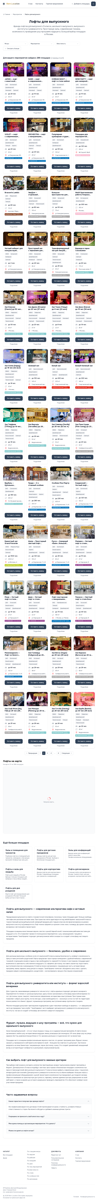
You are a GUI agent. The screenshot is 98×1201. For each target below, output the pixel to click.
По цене (30, 1164)
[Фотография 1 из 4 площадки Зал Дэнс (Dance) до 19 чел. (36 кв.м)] (84, 297)
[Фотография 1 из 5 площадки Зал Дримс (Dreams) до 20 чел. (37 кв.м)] (37, 297)
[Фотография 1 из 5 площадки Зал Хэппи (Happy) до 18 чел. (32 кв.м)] (13, 356)
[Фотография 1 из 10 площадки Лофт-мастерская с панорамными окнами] (60, 587)
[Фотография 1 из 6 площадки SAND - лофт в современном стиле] (37, 69)
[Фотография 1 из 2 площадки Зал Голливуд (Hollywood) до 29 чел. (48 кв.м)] (37, 643)
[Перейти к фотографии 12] (44, 188)
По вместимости (32, 1170)
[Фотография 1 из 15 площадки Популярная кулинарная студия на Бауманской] (60, 125)
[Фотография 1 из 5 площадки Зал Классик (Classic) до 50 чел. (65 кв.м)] (13, 297)
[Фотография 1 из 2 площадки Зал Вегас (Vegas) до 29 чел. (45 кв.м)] (60, 643)
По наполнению (32, 1179)
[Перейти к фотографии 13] (68, 130)
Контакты (39, 4)
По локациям (31, 1161)
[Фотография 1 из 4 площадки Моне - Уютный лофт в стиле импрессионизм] (13, 587)
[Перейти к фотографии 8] (41, 130)
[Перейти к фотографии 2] (11, 130)
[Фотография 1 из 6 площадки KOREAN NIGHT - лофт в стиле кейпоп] (60, 69)
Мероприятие (17, 14)
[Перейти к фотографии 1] (9, 130)
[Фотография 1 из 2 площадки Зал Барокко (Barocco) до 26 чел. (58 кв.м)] (84, 643)
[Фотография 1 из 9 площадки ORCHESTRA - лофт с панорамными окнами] (37, 125)
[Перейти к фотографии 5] (37, 130)
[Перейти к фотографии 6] (17, 130)
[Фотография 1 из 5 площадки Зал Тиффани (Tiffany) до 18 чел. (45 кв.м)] (13, 415)
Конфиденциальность (87, 1197)
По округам (31, 1154)
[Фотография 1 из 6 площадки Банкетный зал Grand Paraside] (13, 532)
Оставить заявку (13, 108)
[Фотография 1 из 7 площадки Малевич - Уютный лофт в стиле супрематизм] (84, 532)
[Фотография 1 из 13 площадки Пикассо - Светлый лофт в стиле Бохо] (84, 587)
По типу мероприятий (34, 1167)
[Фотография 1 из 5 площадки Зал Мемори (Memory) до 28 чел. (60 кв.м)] (37, 699)
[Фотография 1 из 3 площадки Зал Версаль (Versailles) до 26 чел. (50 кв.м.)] (37, 415)
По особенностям (33, 1176)
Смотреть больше (13, 48)
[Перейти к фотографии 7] (40, 130)
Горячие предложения (54, 4)
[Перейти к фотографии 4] (14, 130)
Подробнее (14, 113)
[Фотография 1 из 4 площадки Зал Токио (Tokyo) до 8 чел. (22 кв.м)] (60, 297)
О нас (30, 4)
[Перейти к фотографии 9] (43, 130)
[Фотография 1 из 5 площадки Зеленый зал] (37, 356)
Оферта (54, 1168)
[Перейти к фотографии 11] (65, 130)
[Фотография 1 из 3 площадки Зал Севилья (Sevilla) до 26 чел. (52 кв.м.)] (60, 415)
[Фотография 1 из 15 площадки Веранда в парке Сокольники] (84, 239)
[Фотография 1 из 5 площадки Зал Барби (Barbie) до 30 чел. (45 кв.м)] (84, 699)
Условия (76, 1197)
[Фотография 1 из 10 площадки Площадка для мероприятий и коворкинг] (84, 125)
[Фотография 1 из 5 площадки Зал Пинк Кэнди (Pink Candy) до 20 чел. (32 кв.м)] (84, 415)
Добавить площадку (82, 4)
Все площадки (8, 1155)
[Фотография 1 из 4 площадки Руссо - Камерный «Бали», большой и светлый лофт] (60, 532)
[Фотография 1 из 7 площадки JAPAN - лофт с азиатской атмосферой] (13, 69)
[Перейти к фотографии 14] (47, 188)
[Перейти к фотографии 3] (34, 130)
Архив (5, 1158)
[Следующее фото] (21, 69)
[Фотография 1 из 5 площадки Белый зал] (60, 356)
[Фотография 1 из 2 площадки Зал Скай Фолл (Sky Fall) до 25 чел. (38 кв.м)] (13, 699)
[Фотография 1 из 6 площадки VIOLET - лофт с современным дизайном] (13, 125)
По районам (31, 1157)
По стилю (30, 1173)
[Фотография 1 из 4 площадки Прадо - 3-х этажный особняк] (37, 473)
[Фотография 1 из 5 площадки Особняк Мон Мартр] (60, 473)
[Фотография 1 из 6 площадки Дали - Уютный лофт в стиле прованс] (37, 587)
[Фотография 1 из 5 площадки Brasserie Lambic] (13, 183)
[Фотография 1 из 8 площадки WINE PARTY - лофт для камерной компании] (84, 69)
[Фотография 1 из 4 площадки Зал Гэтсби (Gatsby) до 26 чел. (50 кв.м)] (60, 699)
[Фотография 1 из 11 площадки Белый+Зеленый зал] (84, 356)
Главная (7, 14)
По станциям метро (33, 1151)
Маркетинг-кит (56, 1155)
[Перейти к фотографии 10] (63, 130)
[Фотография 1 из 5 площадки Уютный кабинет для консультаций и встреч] (13, 239)
